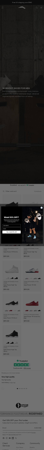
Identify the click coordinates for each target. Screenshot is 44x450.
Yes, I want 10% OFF (11, 232)
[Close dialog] (41, 208)
